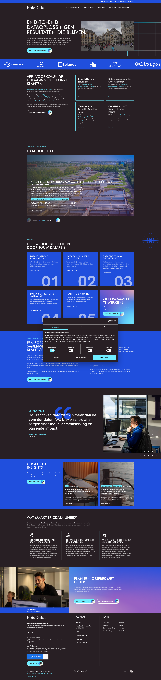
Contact (121, 631)
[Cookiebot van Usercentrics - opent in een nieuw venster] (109, 321)
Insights (121, 622)
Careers (105, 625)
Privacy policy (31, 673)
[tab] (39, 220)
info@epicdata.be (81, 635)
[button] (39, 50)
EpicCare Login (108, 631)
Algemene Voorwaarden (44, 673)
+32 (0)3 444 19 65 (82, 643)
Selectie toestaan (80, 357)
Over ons (121, 628)
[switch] (71, 350)
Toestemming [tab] (55, 327)
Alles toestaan (104, 357)
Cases (121, 625)
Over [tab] (105, 326)
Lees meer (81, 97)
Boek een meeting (109, 628)
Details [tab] (80, 326)
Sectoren (106, 622)
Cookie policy (31, 676)
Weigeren (56, 357)
